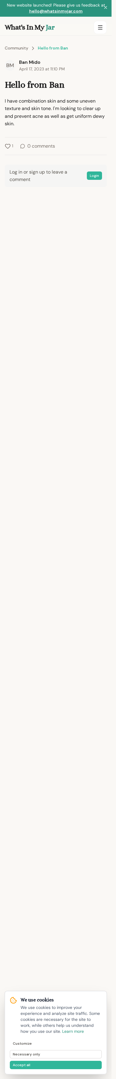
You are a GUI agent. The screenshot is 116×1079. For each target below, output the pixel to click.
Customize (22, 1043)
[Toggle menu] (100, 27)
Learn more (73, 1031)
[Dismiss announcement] (105, 8)
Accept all (21, 1065)
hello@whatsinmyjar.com (56, 11)
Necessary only (26, 1054)
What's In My (29, 27)
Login (94, 175)
